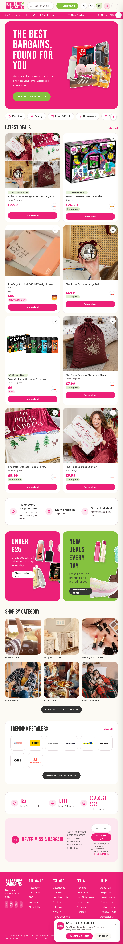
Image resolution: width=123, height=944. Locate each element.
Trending (14, 15)
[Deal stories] (99, 6)
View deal (33, 215)
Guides (57, 902)
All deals (81, 907)
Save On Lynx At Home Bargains (27, 379)
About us (105, 887)
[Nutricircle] (35, 760)
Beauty (38, 116)
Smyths (69, 200)
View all (113, 128)
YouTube (34, 902)
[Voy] (54, 297)
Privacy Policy (101, 854)
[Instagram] (11, 904)
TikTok (32, 897)
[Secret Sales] (52, 743)
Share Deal (69, 5)
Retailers (58, 892)
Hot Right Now (45, 15)
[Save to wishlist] (55, 138)
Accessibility (107, 916)
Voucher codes (61, 897)
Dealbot (81, 911)
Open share (81, 936)
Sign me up (101, 837)
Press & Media (108, 911)
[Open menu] (114, 6)
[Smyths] (112, 206)
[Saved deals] (91, 6)
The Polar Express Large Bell (82, 284)
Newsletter (35, 907)
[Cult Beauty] (105, 743)
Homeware (89, 116)
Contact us (106, 902)
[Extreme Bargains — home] (15, 6)
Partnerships (107, 907)
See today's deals (31, 96)
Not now (102, 936)
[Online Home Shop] (17, 760)
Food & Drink (63, 116)
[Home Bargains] (54, 206)
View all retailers (59, 775)
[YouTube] (21, 904)
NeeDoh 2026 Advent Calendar (84, 196)
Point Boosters (61, 916)
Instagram (35, 892)
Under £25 (107, 15)
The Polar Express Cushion (81, 466)
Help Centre (107, 892)
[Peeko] (35, 743)
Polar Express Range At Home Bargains (31, 196)
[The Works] (87, 743)
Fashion (17, 116)
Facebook (34, 887)
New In (57, 911)
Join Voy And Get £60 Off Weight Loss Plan (30, 286)
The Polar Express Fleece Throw (27, 466)
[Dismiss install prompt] (115, 924)
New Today (77, 15)
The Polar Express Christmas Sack (86, 375)
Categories (59, 887)
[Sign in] (84, 6)
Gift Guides (59, 907)
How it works (107, 897)
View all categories (59, 709)
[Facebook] (6, 904)
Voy (9, 291)
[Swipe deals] (107, 6)
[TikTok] (16, 904)
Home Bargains (15, 200)
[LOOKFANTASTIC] (70, 743)
